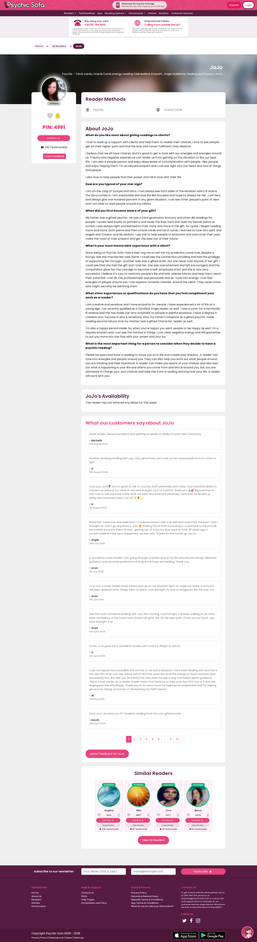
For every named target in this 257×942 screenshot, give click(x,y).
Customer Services (182, 13)
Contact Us (87, 892)
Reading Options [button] (114, 13)
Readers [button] (69, 13)
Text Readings (87, 13)
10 (177, 739)
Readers (36, 899)
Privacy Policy (139, 892)
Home (39, 46)
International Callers (60, 937)
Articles (152, 13)
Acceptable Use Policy (94, 902)
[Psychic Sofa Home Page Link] (26, 5)
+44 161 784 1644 (95, 25)
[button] (247, 932)
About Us (36, 896)
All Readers (59, 46)
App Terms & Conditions (145, 902)
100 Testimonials (55, 147)
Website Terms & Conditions (147, 899)
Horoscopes (38, 906)
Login (248, 5)
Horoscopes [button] (136, 13)
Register (234, 5)
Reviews (164, 13)
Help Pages (87, 899)
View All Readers (153, 840)
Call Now (52, 138)
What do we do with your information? (152, 906)
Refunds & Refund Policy (144, 896)
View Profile (108, 825)
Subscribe (201, 871)
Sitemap (79, 937)
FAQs (84, 896)
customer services (190, 904)
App (99, 13)
